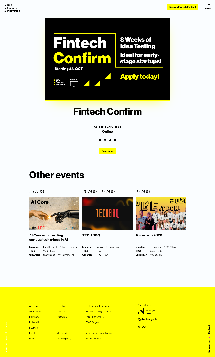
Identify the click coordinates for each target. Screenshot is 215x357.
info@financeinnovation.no (99, 333)
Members (34, 316)
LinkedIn (61, 311)
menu (208, 8)
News (32, 338)
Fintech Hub (35, 322)
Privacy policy (64, 338)
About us (33, 306)
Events (32, 333)
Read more (107, 150)
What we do (35, 311)
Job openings (63, 333)
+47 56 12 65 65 (93, 338)
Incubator (34, 327)
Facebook (62, 306)
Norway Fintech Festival (182, 7)
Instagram (62, 316)
